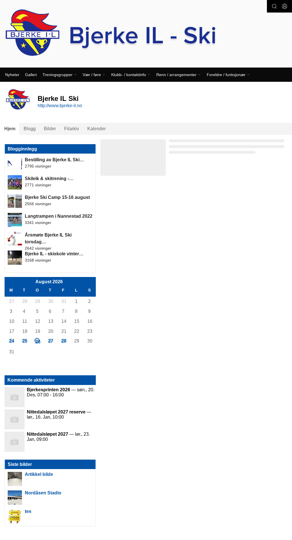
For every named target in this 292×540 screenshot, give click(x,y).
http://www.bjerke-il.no (60, 105)
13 (50, 321)
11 (24, 321)
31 (63, 301)
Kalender (96, 128)
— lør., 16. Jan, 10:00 (59, 414)
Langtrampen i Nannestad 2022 (58, 216)
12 (37, 321)
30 (50, 301)
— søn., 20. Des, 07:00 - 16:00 (60, 392)
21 (63, 331)
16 (89, 321)
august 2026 (49, 281)
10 (11, 321)
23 (89, 331)
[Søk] (274, 6)
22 (76, 331)
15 (76, 321)
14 (63, 321)
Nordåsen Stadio (43, 492)
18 (24, 331)
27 (11, 301)
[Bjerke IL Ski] (146, 34)
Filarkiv (71, 128)
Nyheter (12, 74)
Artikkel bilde (39, 474)
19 (37, 331)
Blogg (30, 128)
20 (50, 331)
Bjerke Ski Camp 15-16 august (57, 197)
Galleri (31, 74)
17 (11, 331)
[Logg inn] (284, 6)
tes (28, 511)
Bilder (50, 128)
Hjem (9, 128)
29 (37, 301)
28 (24, 301)
